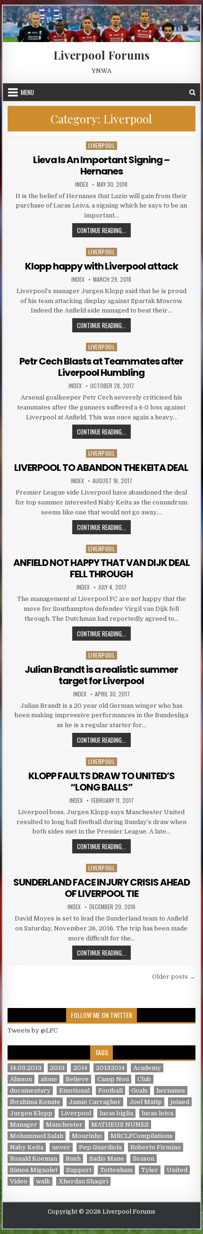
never (61, 1147)
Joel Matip (145, 1101)
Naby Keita (26, 1147)
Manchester (64, 1124)
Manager (23, 1124)
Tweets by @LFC (33, 1030)
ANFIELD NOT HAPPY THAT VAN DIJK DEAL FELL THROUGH (101, 568)
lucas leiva (157, 1113)
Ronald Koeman (33, 1158)
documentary (30, 1090)
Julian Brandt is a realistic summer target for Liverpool (101, 675)
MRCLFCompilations (141, 1135)
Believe (77, 1079)
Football (110, 1090)
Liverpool (101, 145)
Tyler (149, 1169)
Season (143, 1158)
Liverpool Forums (101, 54)
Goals (139, 1090)
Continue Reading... (104, 230)
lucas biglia (116, 1113)
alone (49, 1079)
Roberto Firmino (155, 1147)
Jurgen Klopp (31, 1113)
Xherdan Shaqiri (83, 1181)
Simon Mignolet (34, 1169)
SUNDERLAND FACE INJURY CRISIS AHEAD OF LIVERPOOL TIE (101, 888)
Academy (147, 1067)
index (81, 184)
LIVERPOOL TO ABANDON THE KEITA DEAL (101, 467)
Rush (73, 1158)
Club (144, 1079)
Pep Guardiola (100, 1147)
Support (79, 1169)
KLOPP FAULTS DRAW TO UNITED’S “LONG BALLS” (101, 781)
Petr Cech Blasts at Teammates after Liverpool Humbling (101, 367)
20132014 (110, 1067)
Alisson (21, 1079)
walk (43, 1181)
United (177, 1169)
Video (18, 1181)
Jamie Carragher (95, 1101)
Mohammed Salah (36, 1135)
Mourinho (87, 1135)
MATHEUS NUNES (120, 1124)
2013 (57, 1067)
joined (179, 1101)
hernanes (170, 1090)
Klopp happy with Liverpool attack (101, 266)
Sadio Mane (106, 1158)
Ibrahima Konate (35, 1101)
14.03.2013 (26, 1067)
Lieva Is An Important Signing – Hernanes (101, 165)
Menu (27, 92)
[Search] (192, 92)
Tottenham (116, 1169)
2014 (80, 1067)
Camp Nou (113, 1079)
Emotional (74, 1090)
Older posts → (173, 976)
